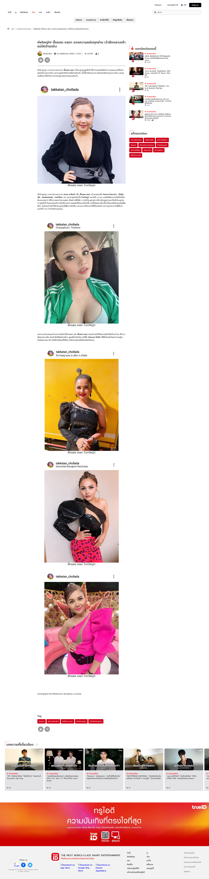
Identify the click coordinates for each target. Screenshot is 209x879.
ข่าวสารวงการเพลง (24, 28)
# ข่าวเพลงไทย (150, 53)
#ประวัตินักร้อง (162, 140)
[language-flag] (182, 5)
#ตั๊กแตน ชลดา (67, 721)
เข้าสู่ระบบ (195, 5)
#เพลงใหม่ (147, 150)
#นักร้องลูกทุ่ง (81, 721)
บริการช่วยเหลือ (189, 866)
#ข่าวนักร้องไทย (53, 721)
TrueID (15, 5)
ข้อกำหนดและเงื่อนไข (191, 857)
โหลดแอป (158, 5)
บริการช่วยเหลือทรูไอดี (136, 872)
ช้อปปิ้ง (130, 864)
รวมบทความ (91, 19)
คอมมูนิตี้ (150, 868)
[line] (16, 865)
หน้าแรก (79, 19)
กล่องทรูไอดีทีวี (133, 868)
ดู (15, 12)
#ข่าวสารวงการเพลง (147, 145)
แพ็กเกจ (150, 864)
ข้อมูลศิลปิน (117, 19)
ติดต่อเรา (187, 871)
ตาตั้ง (48, 12)
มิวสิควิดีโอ (104, 19)
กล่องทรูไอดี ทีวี (172, 5)
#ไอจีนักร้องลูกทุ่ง (96, 721)
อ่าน (33, 12)
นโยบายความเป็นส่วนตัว (192, 862)
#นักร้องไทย (149, 140)
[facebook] (23, 865)
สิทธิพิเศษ (24, 12)
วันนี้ (9, 12)
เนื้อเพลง (130, 19)
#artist (41, 721)
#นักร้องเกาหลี (136, 155)
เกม (40, 12)
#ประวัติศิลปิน (135, 150)
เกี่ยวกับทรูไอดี (189, 852)
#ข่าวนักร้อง (159, 150)
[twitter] (30, 865)
